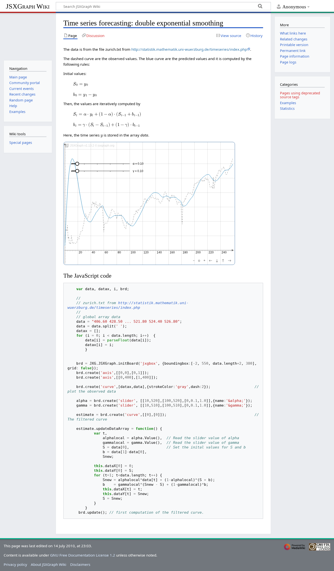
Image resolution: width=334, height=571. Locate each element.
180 (185, 252)
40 (93, 252)
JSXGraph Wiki (28, 6)
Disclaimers (80, 564)
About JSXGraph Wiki (48, 564)
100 (133, 252)
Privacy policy (15, 564)
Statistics (287, 108)
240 (224, 252)
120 (146, 252)
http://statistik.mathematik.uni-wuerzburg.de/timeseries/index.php (189, 49)
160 (172, 252)
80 (119, 252)
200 (198, 252)
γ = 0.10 (138, 171)
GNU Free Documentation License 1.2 (82, 555)
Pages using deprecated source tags (300, 95)
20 (80, 252)
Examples (288, 102)
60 (106, 252)
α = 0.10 (138, 163)
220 (211, 252)
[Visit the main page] (27, 36)
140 (159, 252)
